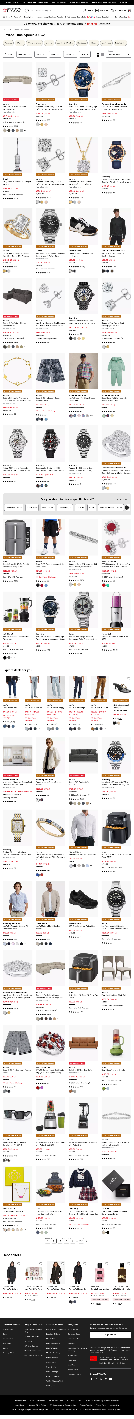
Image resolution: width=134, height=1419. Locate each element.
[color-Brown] (79, 865)
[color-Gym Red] (41, 585)
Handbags (81, 43)
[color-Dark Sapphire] (50, 943)
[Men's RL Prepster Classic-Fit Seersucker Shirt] (17, 899)
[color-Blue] (46, 419)
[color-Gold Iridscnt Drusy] (8, 1229)
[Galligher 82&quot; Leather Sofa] (83, 1043)
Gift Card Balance (31, 1346)
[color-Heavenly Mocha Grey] (8, 130)
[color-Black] (103, 271)
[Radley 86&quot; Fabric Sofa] (83, 755)
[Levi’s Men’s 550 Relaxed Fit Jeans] (12, 687)
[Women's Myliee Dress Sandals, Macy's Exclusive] (122, 687)
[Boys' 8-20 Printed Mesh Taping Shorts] (17, 1043)
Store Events (51, 1367)
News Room (72, 1360)
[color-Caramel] (70, 1091)
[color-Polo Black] (21, 943)
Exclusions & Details (106, 1363)
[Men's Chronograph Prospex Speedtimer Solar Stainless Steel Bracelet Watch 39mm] (83, 610)
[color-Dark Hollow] (30, 728)
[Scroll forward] (127, 507)
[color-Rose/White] (13, 943)
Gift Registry (50, 1386)
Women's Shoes (34, 43)
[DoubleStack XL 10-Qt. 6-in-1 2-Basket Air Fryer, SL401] (17, 537)
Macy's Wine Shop (53, 1353)
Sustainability (73, 1370)
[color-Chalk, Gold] (103, 1232)
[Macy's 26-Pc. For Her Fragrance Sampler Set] (34, 1272)
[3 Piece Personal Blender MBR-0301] (116, 610)
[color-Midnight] (96, 728)
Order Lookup (8, 1339)
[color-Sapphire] (37, 874)
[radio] (5, 130)
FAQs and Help (8, 1329)
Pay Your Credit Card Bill (33, 1355)
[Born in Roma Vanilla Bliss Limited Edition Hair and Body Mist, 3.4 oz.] (100, 1272)
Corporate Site (73, 1339)
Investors (71, 1343)
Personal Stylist (52, 1358)
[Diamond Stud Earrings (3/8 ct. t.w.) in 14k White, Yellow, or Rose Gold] (50, 80)
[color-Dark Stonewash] (4, 726)
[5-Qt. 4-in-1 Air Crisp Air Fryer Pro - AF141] (83, 968)
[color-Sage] (46, 1232)
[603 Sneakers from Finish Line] (83, 899)
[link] (17, 118)
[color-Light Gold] (118, 723)
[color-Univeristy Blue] (46, 585)
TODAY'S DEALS (11, 3)
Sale (9, 30)
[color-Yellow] (112, 415)
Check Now (120, 1363)
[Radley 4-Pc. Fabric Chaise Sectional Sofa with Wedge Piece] (50, 968)
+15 (91, 416)
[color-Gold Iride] (17, 1229)
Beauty (49, 43)
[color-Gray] (8, 657)
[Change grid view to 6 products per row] (102, 54)
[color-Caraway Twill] (92, 728)
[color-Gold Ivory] (21, 1229)
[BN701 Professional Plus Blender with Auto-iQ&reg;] (83, 1115)
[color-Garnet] (37, 1087)
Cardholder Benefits (31, 1337)
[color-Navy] (107, 271)
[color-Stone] (41, 1232)
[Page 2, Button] (86, 1240)
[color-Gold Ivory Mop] (13, 1229)
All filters (123, 499)
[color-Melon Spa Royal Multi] (83, 415)
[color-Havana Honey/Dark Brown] (8, 1160)
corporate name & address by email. (107, 1410)
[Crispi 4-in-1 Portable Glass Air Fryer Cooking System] (50, 1184)
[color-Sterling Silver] (103, 488)
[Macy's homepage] (4, 30)
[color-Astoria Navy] (8, 943)
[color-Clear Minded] (26, 728)
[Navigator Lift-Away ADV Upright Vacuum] (17, 155)
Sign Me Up (110, 1334)
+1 (25, 1230)
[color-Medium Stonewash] (13, 726)
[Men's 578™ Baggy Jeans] (56, 687)
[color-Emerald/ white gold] (107, 585)
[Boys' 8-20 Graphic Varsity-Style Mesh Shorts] (50, 537)
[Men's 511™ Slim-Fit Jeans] (34, 687)
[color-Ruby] (41, 874)
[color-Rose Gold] (46, 124)
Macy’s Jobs (72, 1355)
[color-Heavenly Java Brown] (46, 1018)
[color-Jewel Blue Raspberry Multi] (70, 415)
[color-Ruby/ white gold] (103, 585)
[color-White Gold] (37, 124)
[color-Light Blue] (87, 865)
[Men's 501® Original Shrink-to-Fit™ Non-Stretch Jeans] (78, 687)
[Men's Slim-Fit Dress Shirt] (83, 828)
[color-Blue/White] (4, 943)
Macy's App (50, 1339)
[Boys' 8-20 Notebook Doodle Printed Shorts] (50, 371)
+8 (25, 130)
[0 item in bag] (129, 10)
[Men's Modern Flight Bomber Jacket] (50, 899)
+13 (39, 729)
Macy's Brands (51, 1348)
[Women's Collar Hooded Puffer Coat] (12, 1272)
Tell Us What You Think (54, 1381)
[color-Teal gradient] (46, 485)
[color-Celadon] (103, 415)
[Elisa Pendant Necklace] (17, 1184)
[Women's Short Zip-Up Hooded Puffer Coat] (56, 1272)
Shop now (104, 23)
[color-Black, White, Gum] (70, 271)
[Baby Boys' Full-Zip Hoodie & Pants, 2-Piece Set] (116, 371)
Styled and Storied (75, 1374)
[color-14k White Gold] (103, 346)
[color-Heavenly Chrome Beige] (4, 130)
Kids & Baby (120, 43)
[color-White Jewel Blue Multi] (74, 415)
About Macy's (73, 1329)
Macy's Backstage (53, 1343)
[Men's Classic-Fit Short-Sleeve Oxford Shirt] (83, 371)
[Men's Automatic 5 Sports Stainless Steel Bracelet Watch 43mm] (116, 899)
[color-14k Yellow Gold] (107, 346)
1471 (81, 1241)
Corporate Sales (74, 1334)
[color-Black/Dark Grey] (4, 1160)
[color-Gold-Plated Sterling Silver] (107, 488)
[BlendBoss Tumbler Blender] (116, 1043)
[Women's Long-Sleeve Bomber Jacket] (50, 755)
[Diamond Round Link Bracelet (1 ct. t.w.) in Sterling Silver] (116, 1115)
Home (93, 43)
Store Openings (52, 1372)
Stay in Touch (51, 1362)
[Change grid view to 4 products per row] (98, 55)
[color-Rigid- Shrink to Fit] (70, 728)
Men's (19, 43)
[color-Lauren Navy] (41, 799)
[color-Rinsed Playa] (35, 728)
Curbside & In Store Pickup (56, 1329)
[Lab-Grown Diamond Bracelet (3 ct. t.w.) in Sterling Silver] (116, 80)
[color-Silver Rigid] (79, 728)
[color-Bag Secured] (48, 728)
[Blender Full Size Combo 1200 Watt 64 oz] (17, 610)
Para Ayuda (7, 1343)
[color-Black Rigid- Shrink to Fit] (74, 728)
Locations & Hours (53, 1334)
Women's (8, 43)
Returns (5, 1348)
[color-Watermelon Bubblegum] (103, 1088)
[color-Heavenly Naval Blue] (13, 130)
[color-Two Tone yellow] (83, 338)
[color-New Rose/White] (79, 415)
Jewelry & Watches (65, 43)
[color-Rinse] (8, 726)
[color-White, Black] (74, 271)
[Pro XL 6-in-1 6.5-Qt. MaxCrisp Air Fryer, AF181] (116, 828)
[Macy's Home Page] (12, 10)
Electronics (106, 43)
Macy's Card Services (32, 1351)
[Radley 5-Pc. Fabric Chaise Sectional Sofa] (17, 80)
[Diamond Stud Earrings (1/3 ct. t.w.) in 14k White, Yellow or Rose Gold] (50, 155)
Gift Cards (28, 1341)
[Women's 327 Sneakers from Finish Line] (83, 226)
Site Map (71, 1365)
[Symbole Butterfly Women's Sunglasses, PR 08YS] (17, 1115)
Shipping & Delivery (10, 1353)
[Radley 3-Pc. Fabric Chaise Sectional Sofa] (17, 296)
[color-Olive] (112, 271)
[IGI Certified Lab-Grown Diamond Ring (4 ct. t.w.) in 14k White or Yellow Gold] (17, 226)
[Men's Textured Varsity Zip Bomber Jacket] (116, 226)
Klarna (5, 1334)
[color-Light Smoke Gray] (37, 419)
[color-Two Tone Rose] (79, 338)
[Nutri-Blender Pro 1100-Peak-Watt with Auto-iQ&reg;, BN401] (50, 1115)
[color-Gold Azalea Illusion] (4, 1229)
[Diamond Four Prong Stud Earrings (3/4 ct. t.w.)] (116, 296)
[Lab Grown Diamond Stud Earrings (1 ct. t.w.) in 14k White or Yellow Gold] (50, 296)
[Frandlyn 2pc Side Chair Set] (116, 968)
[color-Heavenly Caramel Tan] (17, 130)
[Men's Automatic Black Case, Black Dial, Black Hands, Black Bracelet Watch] (83, 296)
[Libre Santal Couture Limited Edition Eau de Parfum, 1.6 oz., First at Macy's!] (122, 1272)
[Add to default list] (18, 678)
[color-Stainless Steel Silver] (74, 338)
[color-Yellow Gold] (41, 124)
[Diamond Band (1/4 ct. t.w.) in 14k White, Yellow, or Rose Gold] (83, 537)
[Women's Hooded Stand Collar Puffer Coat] (78, 1272)
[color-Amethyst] (41, 1087)
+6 (61, 729)
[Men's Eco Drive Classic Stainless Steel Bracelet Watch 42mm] (50, 226)
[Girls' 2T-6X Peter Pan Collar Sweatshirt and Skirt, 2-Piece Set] (83, 1184)
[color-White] (13, 657)
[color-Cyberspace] (107, 1088)
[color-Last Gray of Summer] (52, 728)
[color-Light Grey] (74, 1091)
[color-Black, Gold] (107, 1232)
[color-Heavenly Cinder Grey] (21, 130)
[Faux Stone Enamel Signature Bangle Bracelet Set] (116, 1184)
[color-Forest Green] (83, 865)
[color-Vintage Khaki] (37, 943)
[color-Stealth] (101, 728)
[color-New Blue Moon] (57, 728)
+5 (82, 729)
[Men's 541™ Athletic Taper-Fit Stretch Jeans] (100, 687)
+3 (16, 726)
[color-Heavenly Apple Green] (21, 346)
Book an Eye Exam (53, 1376)
